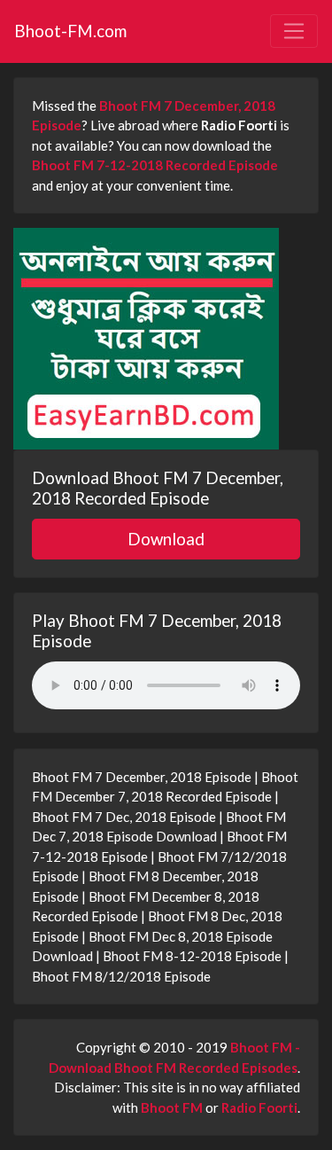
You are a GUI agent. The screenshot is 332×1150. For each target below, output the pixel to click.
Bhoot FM (172, 1107)
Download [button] (166, 538)
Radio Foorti (259, 1107)
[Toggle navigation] (294, 31)
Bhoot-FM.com (70, 30)
